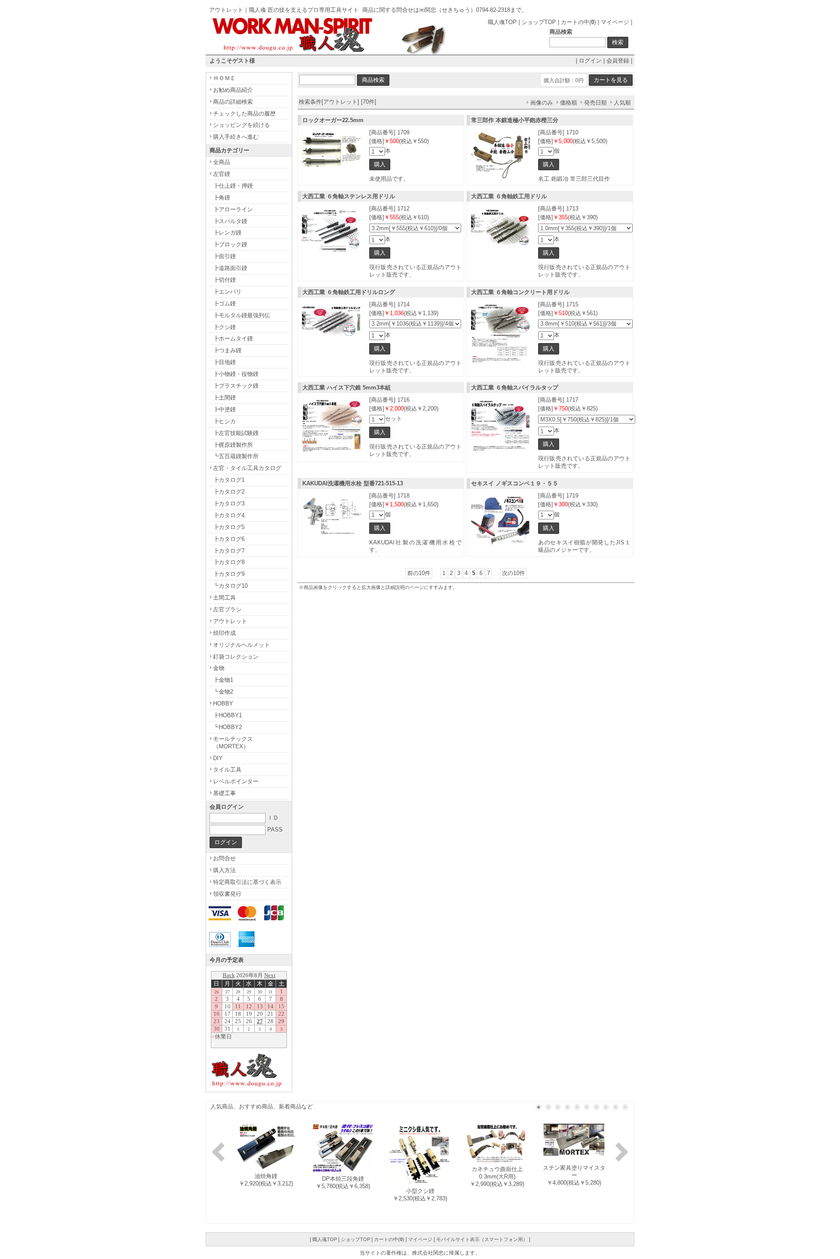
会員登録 (617, 60)
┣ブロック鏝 (230, 244)
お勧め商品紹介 (233, 90)
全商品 (221, 162)
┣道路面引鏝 (230, 268)
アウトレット (230, 621)
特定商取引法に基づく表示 (247, 882)
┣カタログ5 (229, 527)
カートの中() (578, 22)
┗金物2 (223, 691)
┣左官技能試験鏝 (236, 433)
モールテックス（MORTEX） (233, 743)
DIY (218, 758)
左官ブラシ (227, 609)
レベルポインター (236, 781)
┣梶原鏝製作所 (233, 445)
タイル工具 (227, 769)
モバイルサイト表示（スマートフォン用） (482, 1239)
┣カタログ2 (229, 491)
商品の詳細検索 (233, 101)
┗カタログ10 (230, 585)
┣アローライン (233, 209)
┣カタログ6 (229, 539)
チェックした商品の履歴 (244, 113)
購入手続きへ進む (236, 136)
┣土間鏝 (224, 397)
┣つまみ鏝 (227, 350)
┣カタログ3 (229, 503)
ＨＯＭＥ (224, 78)
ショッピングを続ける (241, 125)
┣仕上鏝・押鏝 (233, 185)
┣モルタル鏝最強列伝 (241, 315)
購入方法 (224, 870)
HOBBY (223, 703)
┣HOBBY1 (227, 715)
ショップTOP (539, 22)
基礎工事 (224, 793)
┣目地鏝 (224, 362)
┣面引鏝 (224, 256)
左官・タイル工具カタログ (247, 468)
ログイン (590, 60)
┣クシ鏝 (224, 327)
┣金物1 (223, 680)
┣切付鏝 (224, 280)
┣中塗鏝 (224, 409)
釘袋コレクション (236, 656)
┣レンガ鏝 (227, 232)
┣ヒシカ (224, 421)
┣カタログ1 (229, 480)
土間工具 (224, 597)
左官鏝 (221, 174)
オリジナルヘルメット (241, 645)
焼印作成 (224, 633)
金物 (218, 668)
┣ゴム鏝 (224, 303)
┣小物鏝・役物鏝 (236, 374)
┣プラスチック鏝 (236, 385)
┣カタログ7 (229, 550)
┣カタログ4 (229, 515)
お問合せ (224, 858)
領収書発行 (227, 894)
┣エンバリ (227, 291)
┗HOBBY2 (227, 727)
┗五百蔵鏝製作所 (236, 456)
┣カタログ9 (229, 574)
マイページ (615, 22)
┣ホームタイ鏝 (233, 338)
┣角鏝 (221, 197)
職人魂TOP (502, 22)
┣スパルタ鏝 (230, 221)
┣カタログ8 (229, 562)
